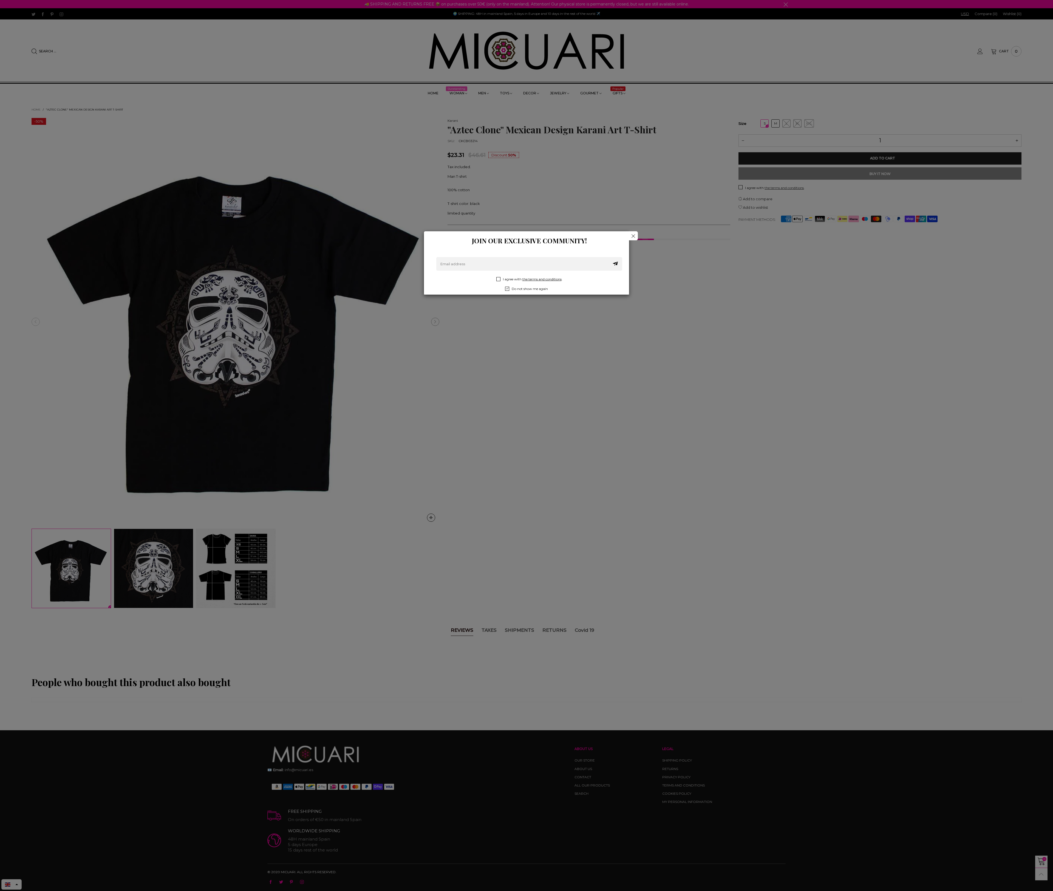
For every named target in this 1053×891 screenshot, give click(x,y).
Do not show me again (530, 289)
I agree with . (532, 279)
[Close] (633, 235)
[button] (615, 264)
